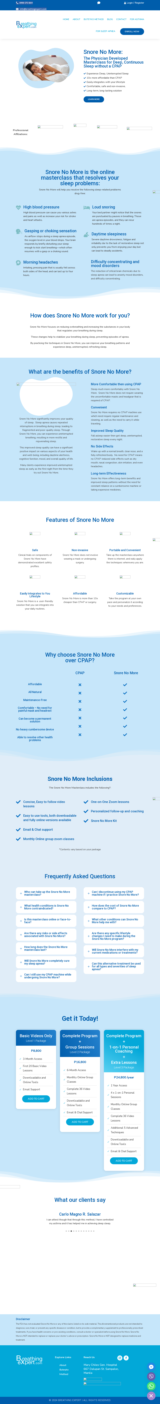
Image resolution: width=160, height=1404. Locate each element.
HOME (66, 19)
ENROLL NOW (132, 31)
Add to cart (36, 1098)
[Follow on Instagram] (119, 1357)
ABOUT (76, 19)
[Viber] (151, 1376)
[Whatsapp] (151, 1386)
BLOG (110, 19)
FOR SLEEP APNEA (105, 31)
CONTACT (121, 19)
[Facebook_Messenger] (151, 1366)
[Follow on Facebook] (126, 1357)
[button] (66, 1231)
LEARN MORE (94, 99)
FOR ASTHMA (137, 19)
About (62, 1365)
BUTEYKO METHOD (94, 19)
